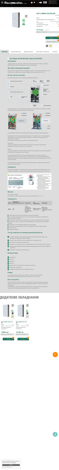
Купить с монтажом (51, 41)
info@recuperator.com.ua (53, 3)
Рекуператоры (25, 8)
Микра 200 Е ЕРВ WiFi (21, 322)
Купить (51, 37)
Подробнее (13, 462)
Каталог (19, 8)
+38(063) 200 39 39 (52, 1)
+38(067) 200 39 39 (52, 2)
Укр (38, 2)
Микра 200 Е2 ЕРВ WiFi (6, 322)
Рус (40, 2)
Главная (15, 8)
